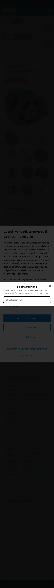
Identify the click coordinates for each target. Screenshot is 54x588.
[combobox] (27, 300)
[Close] (50, 286)
